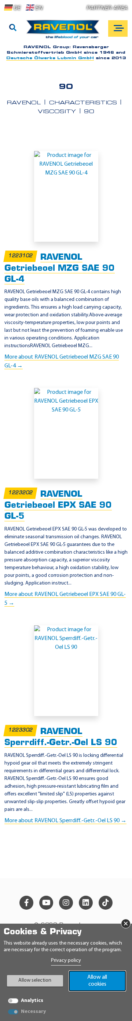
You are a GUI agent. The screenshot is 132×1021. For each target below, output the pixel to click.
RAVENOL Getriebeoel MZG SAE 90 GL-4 (59, 269)
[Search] (12, 28)
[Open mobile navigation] (118, 28)
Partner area (107, 8)
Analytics (32, 1000)
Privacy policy (66, 960)
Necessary (33, 1011)
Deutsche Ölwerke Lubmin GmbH (50, 58)
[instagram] (66, 903)
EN (38, 8)
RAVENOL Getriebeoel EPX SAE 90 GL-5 (58, 505)
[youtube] (46, 903)
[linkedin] (86, 903)
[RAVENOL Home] (65, 32)
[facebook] (26, 903)
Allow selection (34, 980)
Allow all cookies (97, 980)
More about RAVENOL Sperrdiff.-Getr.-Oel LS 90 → (65, 821)
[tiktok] (106, 903)
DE (17, 8)
